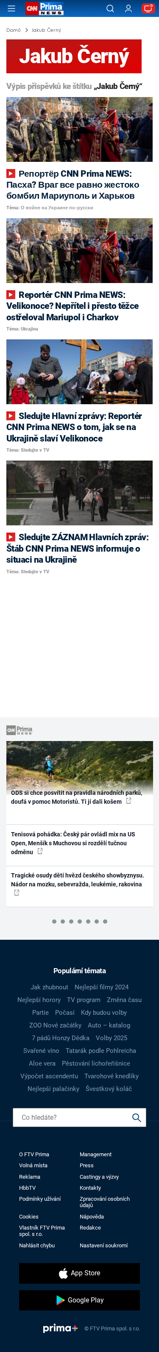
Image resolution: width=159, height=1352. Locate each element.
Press (87, 1165)
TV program (83, 1000)
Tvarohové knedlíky (111, 1076)
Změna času (124, 1000)
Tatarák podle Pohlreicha (101, 1051)
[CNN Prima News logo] (44, 8)
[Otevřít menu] (11, 8)
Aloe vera (42, 1063)
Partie (40, 1012)
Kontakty (90, 1188)
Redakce (90, 1227)
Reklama (29, 1177)
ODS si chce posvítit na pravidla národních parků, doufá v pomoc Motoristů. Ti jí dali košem (76, 797)
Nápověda (92, 1216)
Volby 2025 (111, 1038)
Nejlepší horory (39, 1000)
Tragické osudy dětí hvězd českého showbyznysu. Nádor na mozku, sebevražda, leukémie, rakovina (77, 880)
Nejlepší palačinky (53, 1089)
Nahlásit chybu (37, 1245)
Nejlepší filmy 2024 (101, 987)
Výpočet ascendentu (49, 1076)
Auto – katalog (109, 1025)
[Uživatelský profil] (128, 8)
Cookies (29, 1216)
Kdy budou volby (104, 1012)
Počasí (65, 1012)
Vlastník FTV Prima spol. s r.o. (42, 1230)
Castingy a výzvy (99, 1177)
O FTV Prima (34, 1154)
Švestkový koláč (109, 1089)
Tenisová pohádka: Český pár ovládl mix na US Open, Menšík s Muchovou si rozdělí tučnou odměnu (73, 843)
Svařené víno (41, 1051)
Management (96, 1154)
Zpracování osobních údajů (105, 1202)
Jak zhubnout (49, 987)
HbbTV (27, 1188)
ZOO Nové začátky (55, 1025)
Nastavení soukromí (104, 1245)
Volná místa (33, 1165)
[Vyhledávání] (110, 8)
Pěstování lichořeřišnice (96, 1063)
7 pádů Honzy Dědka (60, 1038)
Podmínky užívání (40, 1199)
